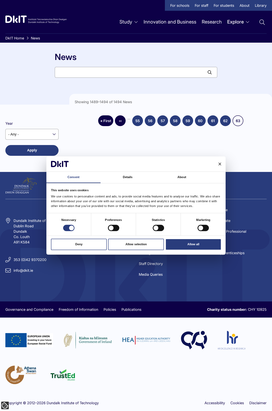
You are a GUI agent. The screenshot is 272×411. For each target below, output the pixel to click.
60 (202, 122)
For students (224, 5)
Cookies (237, 403)
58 (177, 122)
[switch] (113, 228)
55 (139, 122)
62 (227, 122)
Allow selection (136, 244)
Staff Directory (151, 264)
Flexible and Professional (225, 231)
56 (152, 122)
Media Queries (151, 274)
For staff (201, 5)
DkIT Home (14, 38)
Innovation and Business (170, 22)
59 (189, 122)
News (35, 38)
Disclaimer (258, 403)
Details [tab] (128, 177)
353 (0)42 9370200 (30, 260)
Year (9, 123)
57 (164, 122)
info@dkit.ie (23, 270)
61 (214, 122)
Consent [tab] (73, 177)
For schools (179, 5)
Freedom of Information (78, 309)
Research (212, 22)
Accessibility (214, 403)
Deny (78, 244)
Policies (110, 309)
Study (125, 22)
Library (261, 5)
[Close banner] (219, 164)
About (244, 5)
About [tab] (181, 177)
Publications (131, 309)
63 (239, 122)
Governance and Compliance (29, 309)
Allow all (193, 244)
